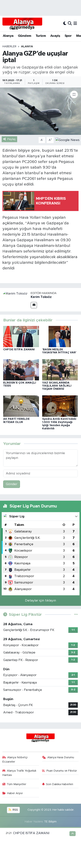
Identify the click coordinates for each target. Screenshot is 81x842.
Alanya (8, 36)
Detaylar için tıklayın (40, 600)
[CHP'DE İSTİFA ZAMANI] (21, 336)
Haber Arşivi (15, 793)
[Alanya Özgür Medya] (22, 23)
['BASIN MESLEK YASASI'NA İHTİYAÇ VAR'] (60, 336)
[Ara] (70, 23)
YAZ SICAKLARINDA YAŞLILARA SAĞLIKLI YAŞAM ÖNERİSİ (56, 385)
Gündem (24, 36)
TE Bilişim (50, 821)
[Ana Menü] (75, 23)
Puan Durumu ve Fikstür (62, 770)
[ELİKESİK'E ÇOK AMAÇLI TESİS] (21, 369)
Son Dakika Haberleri (59, 784)
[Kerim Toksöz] (15, 293)
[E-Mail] (34, 305)
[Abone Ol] (67, 139)
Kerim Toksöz (41, 297)
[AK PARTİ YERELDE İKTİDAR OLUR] (21, 406)
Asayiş (55, 36)
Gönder (11, 484)
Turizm (41, 36)
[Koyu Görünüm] (64, 23)
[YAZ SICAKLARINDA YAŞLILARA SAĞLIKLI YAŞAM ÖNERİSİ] (60, 369)
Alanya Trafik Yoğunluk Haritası (19, 772)
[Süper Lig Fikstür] (76, 614)
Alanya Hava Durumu (60, 757)
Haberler (9, 46)
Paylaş (11, 139)
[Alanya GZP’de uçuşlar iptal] (40, 111)
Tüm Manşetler (16, 784)
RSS (15, 809)
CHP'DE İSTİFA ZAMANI (19, 349)
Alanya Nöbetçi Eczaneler (15, 759)
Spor (68, 36)
